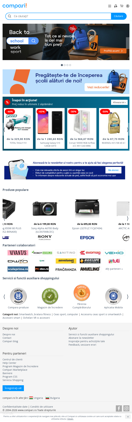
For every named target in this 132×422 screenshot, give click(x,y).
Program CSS (10, 376)
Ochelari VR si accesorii (36, 317)
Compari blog (10, 341)
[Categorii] (109, 6)
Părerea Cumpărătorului (82, 305)
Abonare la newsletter (81, 337)
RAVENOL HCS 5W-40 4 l (113, 140)
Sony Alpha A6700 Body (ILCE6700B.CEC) (44, 227)
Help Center (9, 362)
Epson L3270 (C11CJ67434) (87, 226)
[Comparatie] (115, 6)
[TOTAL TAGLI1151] (18, 122)
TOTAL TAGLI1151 (18, 140)
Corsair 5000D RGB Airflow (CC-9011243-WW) (82, 142)
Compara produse (18, 307)
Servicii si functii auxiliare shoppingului (91, 334)
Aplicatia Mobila (113, 307)
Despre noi (9, 334)
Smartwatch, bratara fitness (35, 314)
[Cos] (121, 6)
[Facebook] (119, 408)
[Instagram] (126, 408)
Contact (7, 337)
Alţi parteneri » (114, 268)
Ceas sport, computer (66, 314)
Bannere (7, 373)
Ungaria (38, 397)
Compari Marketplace (15, 369)
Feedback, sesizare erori (82, 344)
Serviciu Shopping (13, 380)
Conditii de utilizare (41, 406)
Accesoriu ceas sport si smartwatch (101, 314)
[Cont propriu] (127, 6)
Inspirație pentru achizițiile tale (87, 341)
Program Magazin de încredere (20, 366)
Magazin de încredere (50, 307)
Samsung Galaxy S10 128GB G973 (50, 142)
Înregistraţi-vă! (13, 388)
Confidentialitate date (15, 406)
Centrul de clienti (13, 359)
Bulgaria (55, 397)
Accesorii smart (11, 317)
